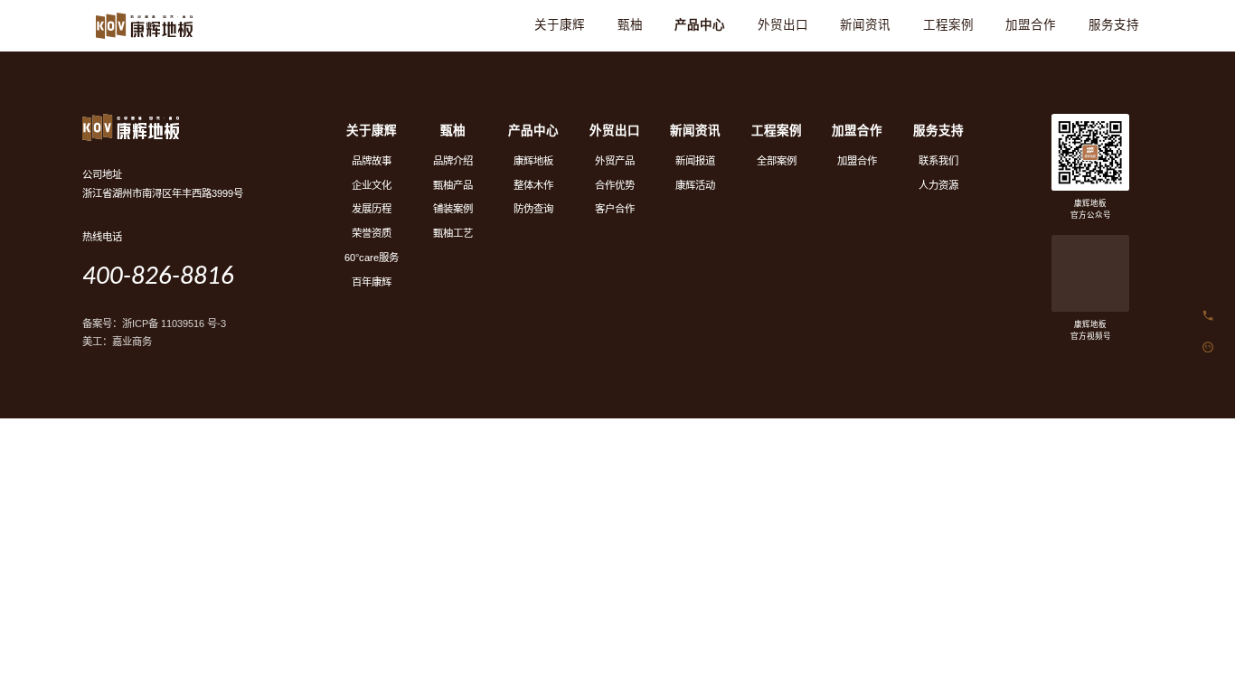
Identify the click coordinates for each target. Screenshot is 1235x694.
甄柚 (630, 25)
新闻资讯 (865, 25)
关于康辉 (559, 25)
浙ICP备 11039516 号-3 (174, 323)
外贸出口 (783, 25)
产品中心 (699, 25)
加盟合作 (1030, 25)
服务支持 (1114, 25)
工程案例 (948, 25)
